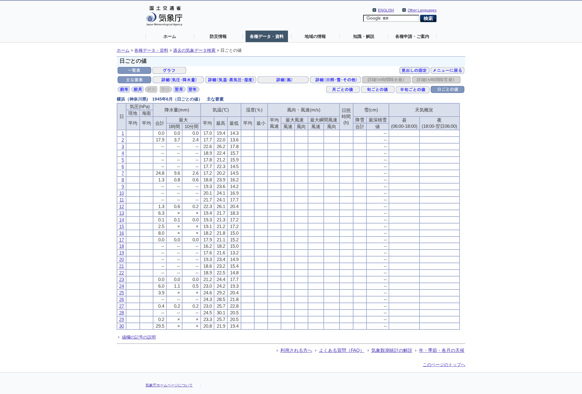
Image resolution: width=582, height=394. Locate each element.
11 (121, 199)
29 (121, 319)
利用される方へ (296, 350)
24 (121, 286)
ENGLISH (386, 10)
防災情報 (218, 36)
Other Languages (422, 10)
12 (121, 206)
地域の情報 (315, 36)
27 (121, 306)
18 (121, 246)
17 (121, 239)
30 (121, 326)
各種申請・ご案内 (412, 36)
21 (121, 266)
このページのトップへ (444, 364)
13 (121, 213)
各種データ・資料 (267, 36)
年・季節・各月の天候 (441, 350)
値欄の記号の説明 (139, 337)
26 (121, 299)
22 (121, 272)
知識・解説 (363, 36)
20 (121, 259)
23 (121, 279)
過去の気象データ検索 (194, 50)
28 (121, 312)
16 (121, 233)
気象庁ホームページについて (169, 385)
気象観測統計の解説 (391, 350)
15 (121, 226)
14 (121, 219)
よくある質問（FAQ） (341, 350)
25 (121, 292)
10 (121, 193)
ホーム (169, 36)
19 (121, 252)
